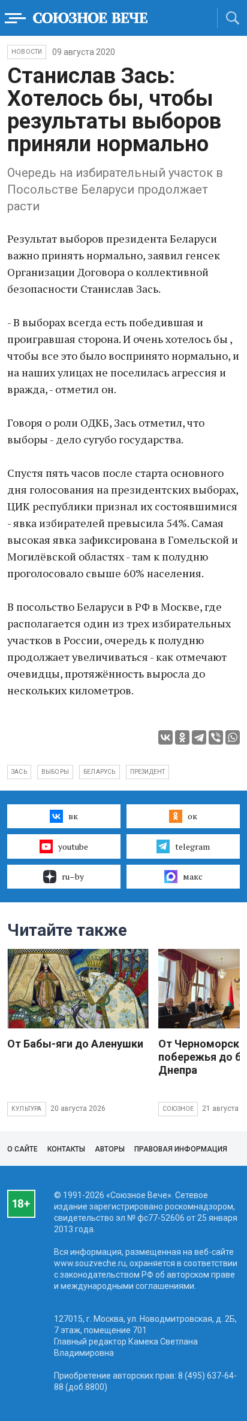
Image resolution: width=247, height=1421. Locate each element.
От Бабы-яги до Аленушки (75, 1043)
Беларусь (99, 771)
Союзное (178, 1108)
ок (192, 816)
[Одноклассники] (182, 737)
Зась (19, 771)
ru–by (73, 876)
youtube (73, 846)
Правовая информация (180, 1149)
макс (193, 876)
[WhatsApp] (232, 737)
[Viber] (216, 737)
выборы (55, 771)
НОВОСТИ (26, 51)
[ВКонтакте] (165, 737)
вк (73, 816)
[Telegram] (199, 737)
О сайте (22, 1149)
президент (147, 771)
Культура (26, 1108)
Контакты (66, 1149)
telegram (192, 846)
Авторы (110, 1149)
